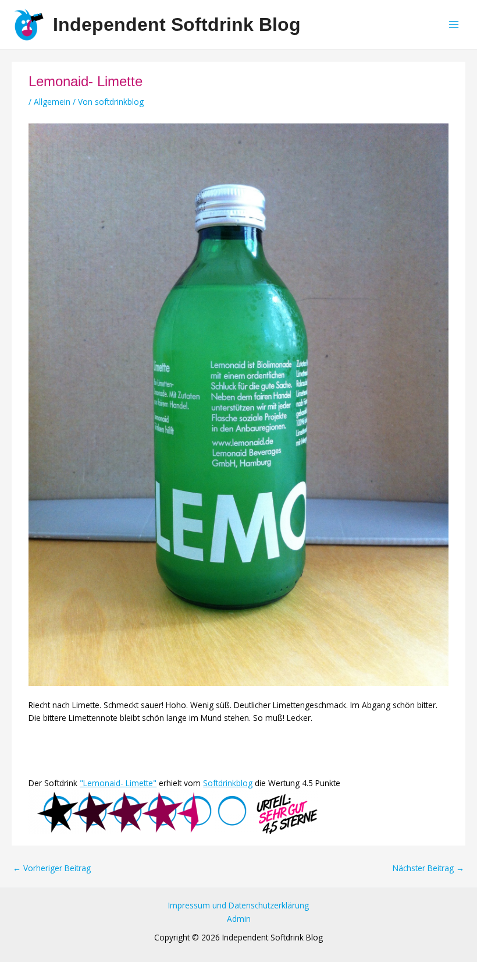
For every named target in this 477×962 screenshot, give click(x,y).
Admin (239, 918)
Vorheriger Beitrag (52, 868)
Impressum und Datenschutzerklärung (238, 905)
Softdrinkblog (227, 782)
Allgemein (52, 101)
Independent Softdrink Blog (177, 24)
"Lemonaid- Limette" (118, 782)
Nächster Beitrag (428, 868)
